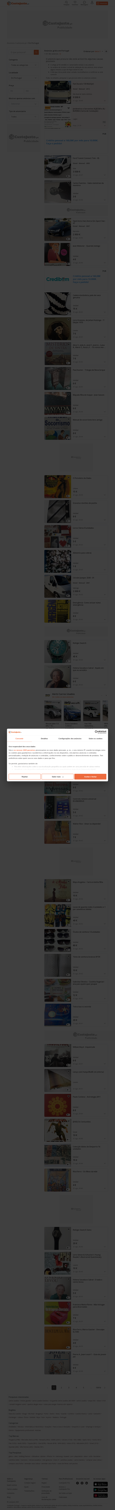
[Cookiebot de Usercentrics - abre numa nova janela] (96, 732)
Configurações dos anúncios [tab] (70, 739)
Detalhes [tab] (44, 739)
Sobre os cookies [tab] (96, 739)
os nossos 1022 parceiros (24, 750)
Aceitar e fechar (90, 777)
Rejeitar (25, 777)
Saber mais (56, 777)
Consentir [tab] (19, 739)
